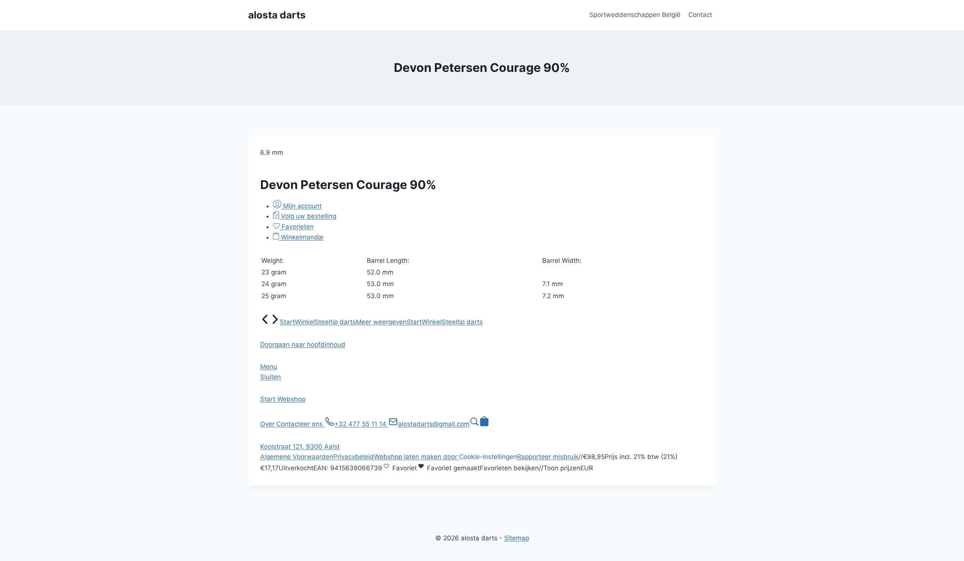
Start (287, 322)
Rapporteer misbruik (547, 456)
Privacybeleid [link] (353, 456)
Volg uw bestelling (307, 216)
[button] (302, 344)
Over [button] (268, 424)
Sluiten (270, 377)
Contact (700, 14)
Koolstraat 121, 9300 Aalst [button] (300, 446)
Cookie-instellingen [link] (488, 456)
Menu (268, 366)
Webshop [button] (291, 399)
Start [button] (268, 399)
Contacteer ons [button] (300, 424)
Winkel (305, 322)
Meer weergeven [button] (381, 322)
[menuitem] (265, 322)
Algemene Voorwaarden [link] (296, 456)
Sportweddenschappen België (634, 14)
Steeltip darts (335, 322)
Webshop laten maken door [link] (416, 456)
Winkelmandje (301, 237)
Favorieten (297, 226)
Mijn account (301, 206)
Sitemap (516, 538)
